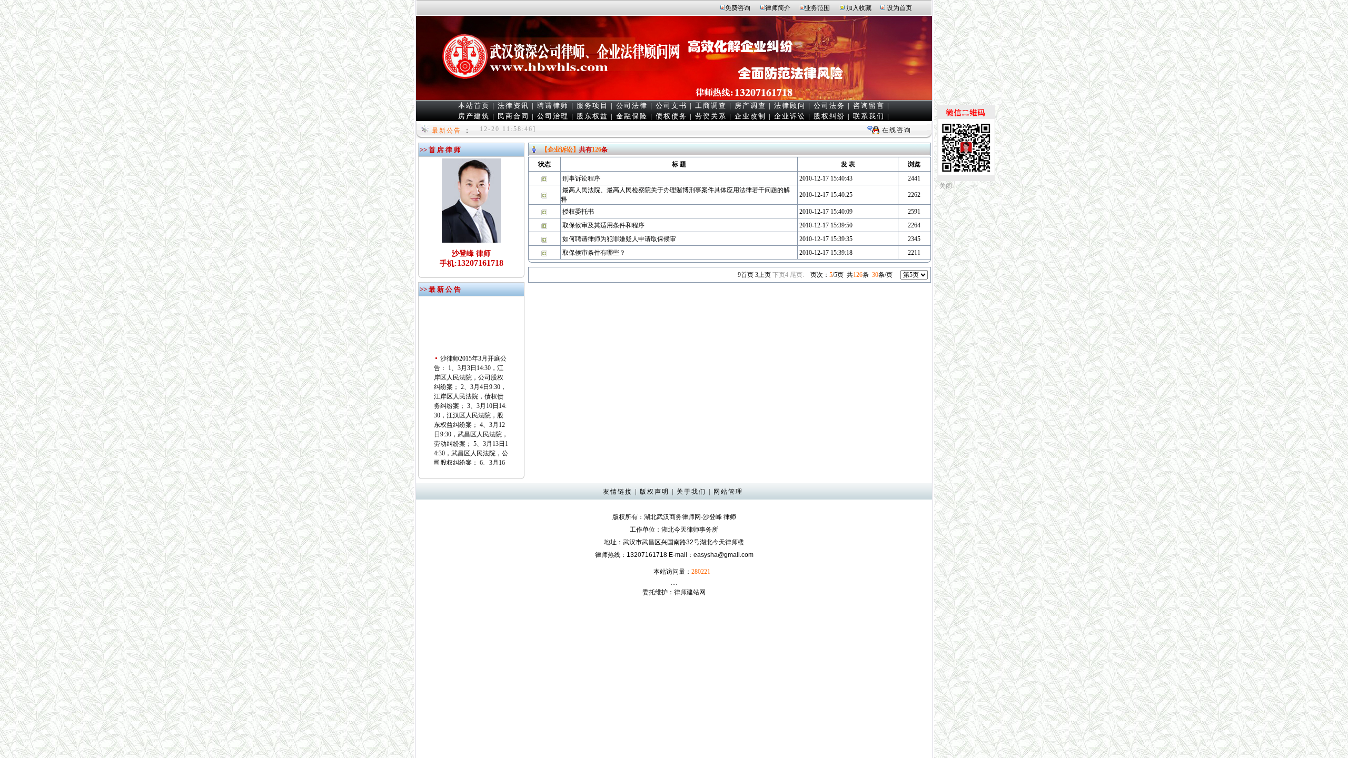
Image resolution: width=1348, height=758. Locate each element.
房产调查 (750, 105)
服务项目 (592, 105)
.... (674, 582)
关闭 (945, 186)
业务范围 (817, 8)
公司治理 (553, 116)
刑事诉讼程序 (581, 178)
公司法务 (829, 105)
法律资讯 (513, 105)
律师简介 (777, 8)
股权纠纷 (829, 116)
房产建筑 (474, 116)
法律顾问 (790, 105)
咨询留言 (869, 105)
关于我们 (691, 491)
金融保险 (632, 116)
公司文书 (671, 105)
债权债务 (671, 116)
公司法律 (632, 105)
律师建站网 (690, 592)
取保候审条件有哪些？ (594, 252)
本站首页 (474, 105)
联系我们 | (871, 116)
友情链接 (617, 491)
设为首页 (899, 8)
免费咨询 (737, 8)
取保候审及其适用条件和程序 (603, 225)
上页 (763, 274)
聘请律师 (553, 105)
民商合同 (513, 116)
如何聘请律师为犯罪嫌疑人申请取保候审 (619, 239)
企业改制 (750, 116)
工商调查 (711, 105)
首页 (746, 274)
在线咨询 (896, 130)
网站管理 (728, 491)
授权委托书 (578, 211)
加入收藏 (858, 8)
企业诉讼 (790, 116)
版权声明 (654, 491)
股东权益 (592, 116)
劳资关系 (711, 116)
